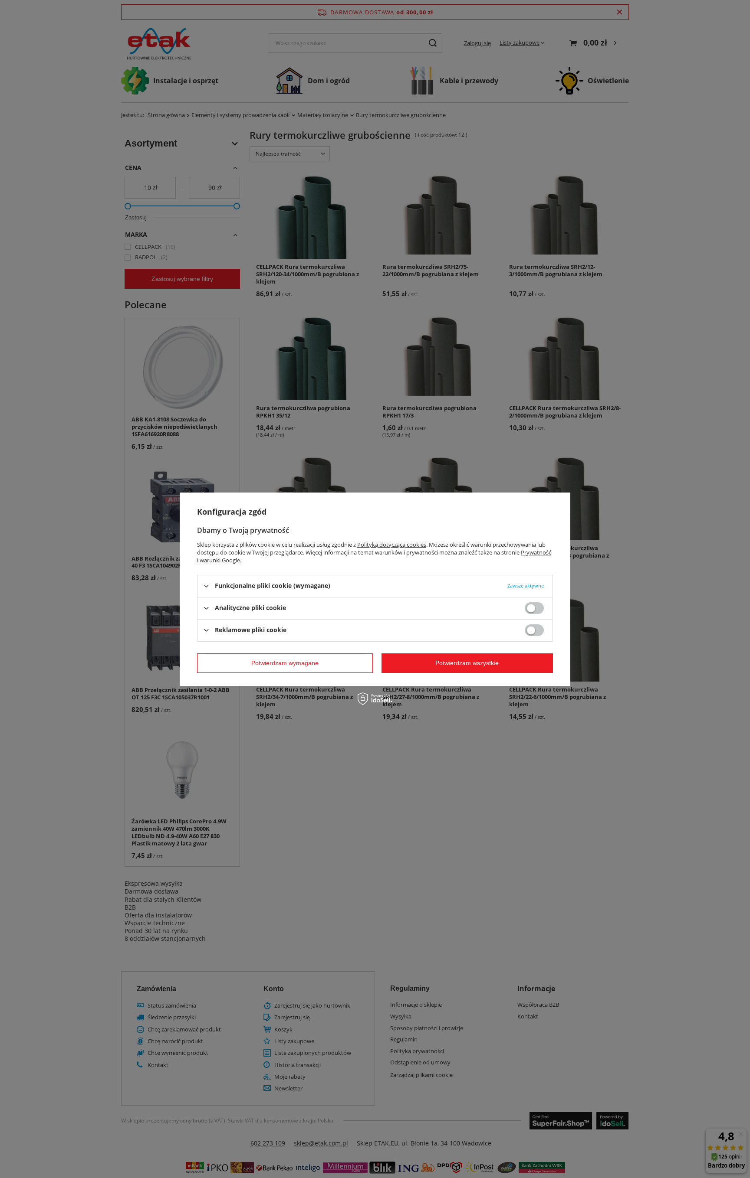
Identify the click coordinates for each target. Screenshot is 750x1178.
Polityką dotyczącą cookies (391, 544)
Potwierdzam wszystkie (467, 662)
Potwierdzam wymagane (285, 662)
